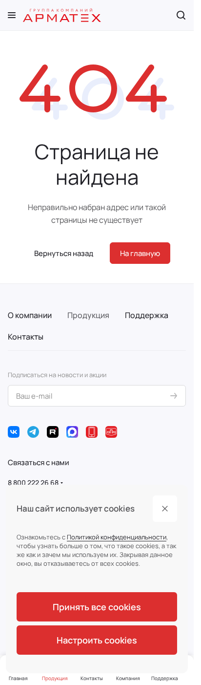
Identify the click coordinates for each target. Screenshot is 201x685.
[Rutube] (53, 432)
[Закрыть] (165, 508)
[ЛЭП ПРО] (111, 432)
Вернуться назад (63, 253)
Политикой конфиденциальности (116, 537)
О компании (30, 315)
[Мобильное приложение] (92, 432)
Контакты (25, 336)
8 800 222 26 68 (33, 482)
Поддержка (146, 315)
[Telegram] (33, 432)
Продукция (88, 315)
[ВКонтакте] (14, 432)
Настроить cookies (97, 640)
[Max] (72, 432)
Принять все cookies (97, 607)
